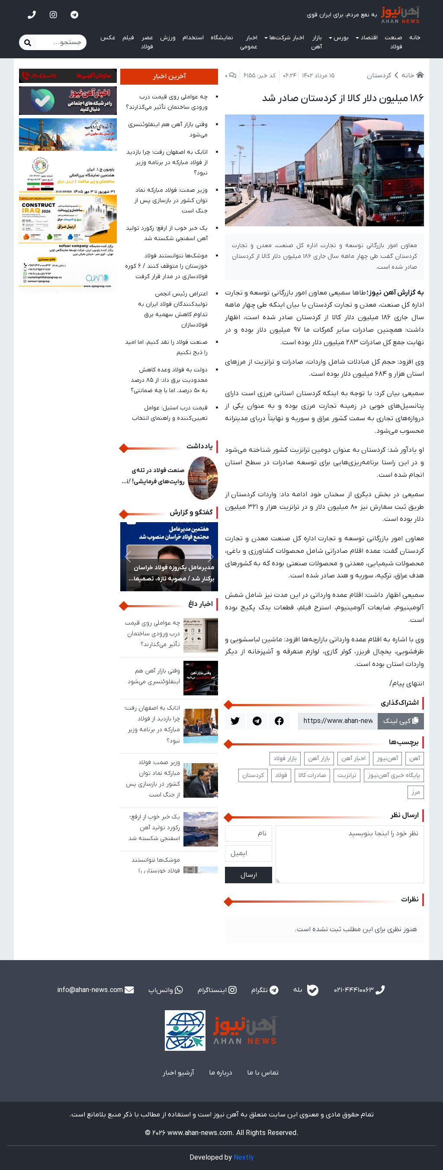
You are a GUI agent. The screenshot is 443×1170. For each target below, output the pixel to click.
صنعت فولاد (393, 42)
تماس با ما (263, 1073)
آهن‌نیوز (387, 759)
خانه (415, 38)
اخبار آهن (353, 759)
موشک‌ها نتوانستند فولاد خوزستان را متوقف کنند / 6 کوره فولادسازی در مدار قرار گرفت (166, 266)
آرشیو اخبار (178, 1073)
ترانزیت (346, 775)
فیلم (128, 38)
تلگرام (260, 990)
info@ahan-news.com (91, 990)
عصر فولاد (147, 42)
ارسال (249, 875)
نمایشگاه (222, 38)
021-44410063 (355, 990)
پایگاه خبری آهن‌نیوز (394, 775)
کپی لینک (397, 721)
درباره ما (220, 1073)
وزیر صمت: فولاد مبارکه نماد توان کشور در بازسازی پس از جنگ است (171, 200)
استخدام (193, 38)
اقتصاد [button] (369, 38)
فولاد (281, 775)
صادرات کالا (312, 775)
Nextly (244, 1158)
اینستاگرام (213, 990)
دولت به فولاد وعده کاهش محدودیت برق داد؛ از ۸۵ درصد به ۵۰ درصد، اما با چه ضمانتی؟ (169, 380)
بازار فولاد (285, 759)
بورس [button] (341, 38)
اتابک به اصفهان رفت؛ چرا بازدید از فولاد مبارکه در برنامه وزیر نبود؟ (167, 162)
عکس (108, 38)
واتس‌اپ (161, 990)
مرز (415, 792)
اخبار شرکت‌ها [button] (287, 38)
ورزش (168, 38)
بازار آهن (316, 42)
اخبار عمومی (248, 42)
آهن (414, 759)
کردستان (253, 775)
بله (298, 990)
